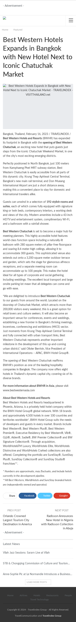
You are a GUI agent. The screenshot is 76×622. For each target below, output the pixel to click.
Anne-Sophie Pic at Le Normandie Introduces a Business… (37, 574)
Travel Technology (39, 599)
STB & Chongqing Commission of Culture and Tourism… (36, 563)
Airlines (23, 595)
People (68, 595)
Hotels (37, 595)
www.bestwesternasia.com (19, 390)
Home (10, 595)
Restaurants (52, 595)
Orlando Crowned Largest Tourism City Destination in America (17, 520)
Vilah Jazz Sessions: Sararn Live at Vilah (26, 552)
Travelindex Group (51, 616)
